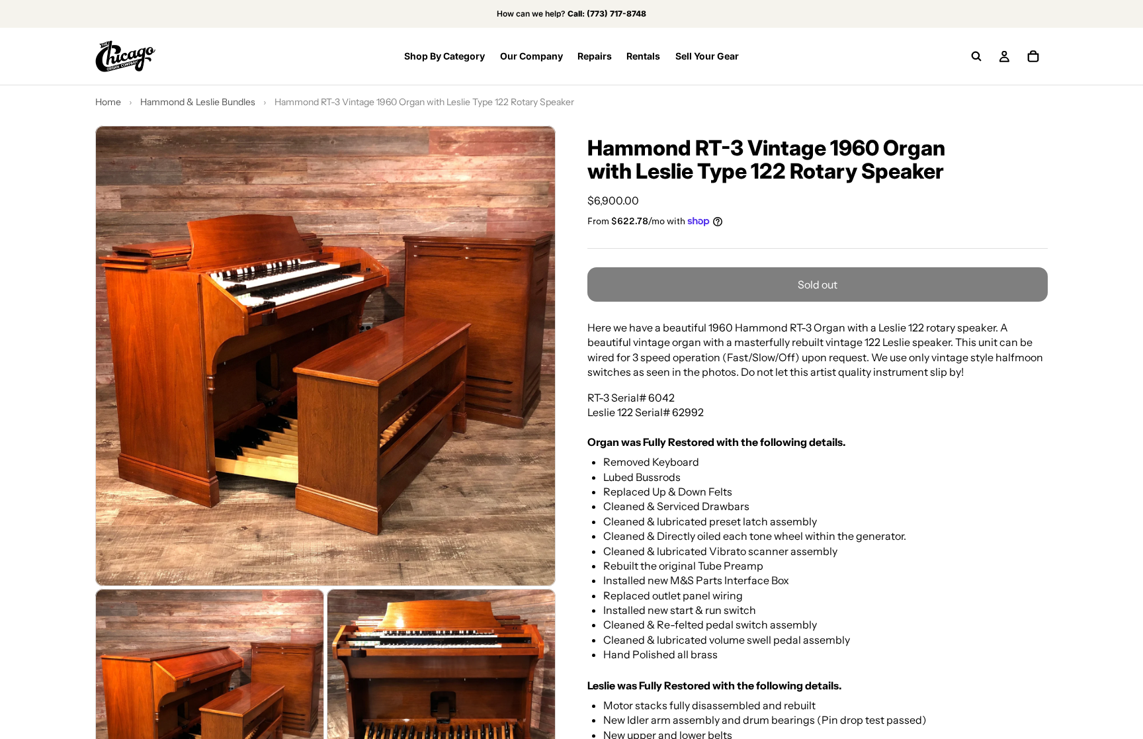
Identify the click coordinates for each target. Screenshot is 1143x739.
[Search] (976, 56)
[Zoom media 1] (325, 356)
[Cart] (1033, 56)
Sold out (817, 284)
